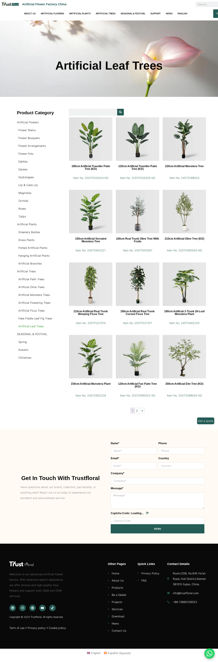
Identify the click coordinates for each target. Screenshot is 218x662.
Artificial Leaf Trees (31, 326)
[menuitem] (182, 13)
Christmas (24, 357)
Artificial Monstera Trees (34, 295)
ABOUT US (30, 13)
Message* (117, 488)
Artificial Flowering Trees (34, 302)
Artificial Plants (80, 13)
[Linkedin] (12, 608)
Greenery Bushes (29, 232)
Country (163, 458)
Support (155, 13)
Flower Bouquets (29, 138)
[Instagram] (22, 608)
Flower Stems (27, 130)
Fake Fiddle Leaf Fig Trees (35, 318)
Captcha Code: (130, 513)
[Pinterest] (32, 608)
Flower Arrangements (32, 146)
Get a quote (205, 421)
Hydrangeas (26, 177)
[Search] (120, 112)
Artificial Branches (30, 263)
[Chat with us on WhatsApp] (209, 653)
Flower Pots (25, 153)
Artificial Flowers (52, 13)
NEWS (169, 13)
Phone (162, 443)
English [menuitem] (95, 653)
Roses (22, 208)
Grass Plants (26, 240)
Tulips (22, 216)
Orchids (23, 200)
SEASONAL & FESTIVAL (32, 334)
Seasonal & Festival (133, 13)
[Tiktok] (52, 608)
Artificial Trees (105, 13)
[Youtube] (42, 608)
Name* (115, 443)
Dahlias (23, 161)
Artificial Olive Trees (31, 287)
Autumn (23, 349)
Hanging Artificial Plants (34, 255)
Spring (22, 342)
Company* (117, 473)
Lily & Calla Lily (28, 185)
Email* (115, 458)
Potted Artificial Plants (32, 247)
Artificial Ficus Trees (31, 310)
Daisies (22, 169)
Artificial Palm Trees (31, 279)
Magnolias (24, 193)
